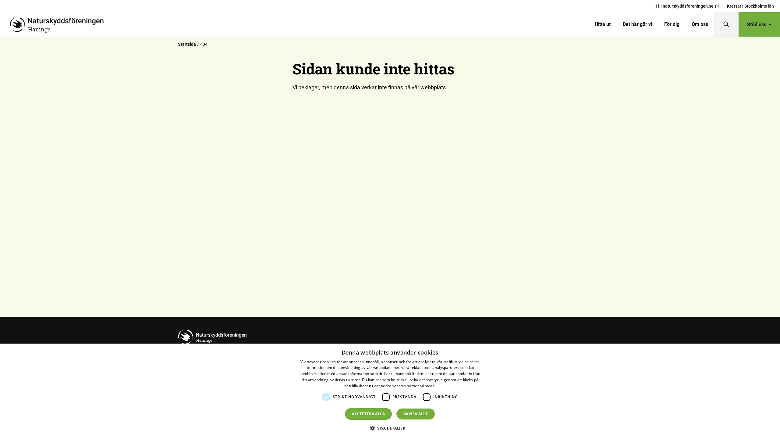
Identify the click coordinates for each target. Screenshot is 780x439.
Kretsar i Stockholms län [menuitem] (750, 6)
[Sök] (726, 24)
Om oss (700, 24)
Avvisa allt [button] (415, 413)
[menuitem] (603, 24)
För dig (671, 24)
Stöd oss (756, 24)
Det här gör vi (637, 24)
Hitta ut (603, 24)
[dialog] (390, 391)
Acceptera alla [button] (368, 413)
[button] (390, 428)
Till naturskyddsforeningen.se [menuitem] (684, 6)
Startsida (187, 44)
